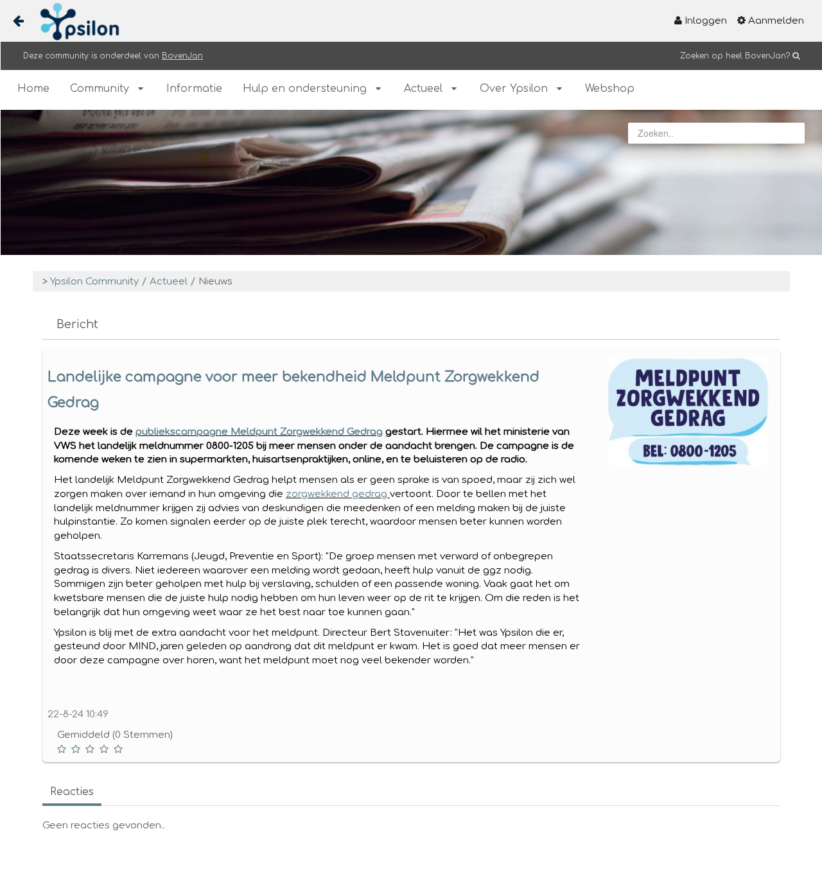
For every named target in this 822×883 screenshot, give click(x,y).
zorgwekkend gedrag (338, 494)
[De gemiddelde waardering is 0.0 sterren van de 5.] (63, 749)
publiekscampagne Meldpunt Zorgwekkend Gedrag (259, 431)
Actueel (169, 281)
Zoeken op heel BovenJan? (735, 55)
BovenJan (182, 55)
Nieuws (215, 281)
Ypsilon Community (94, 281)
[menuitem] (700, 21)
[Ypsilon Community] (74, 21)
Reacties (72, 792)
